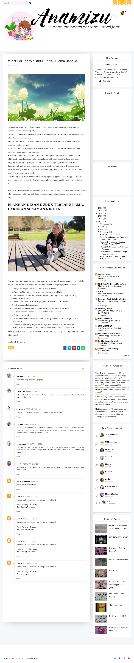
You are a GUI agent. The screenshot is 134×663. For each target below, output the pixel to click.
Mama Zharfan (111, 494)
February (104, 232)
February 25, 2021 (30, 464)
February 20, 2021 (34, 444)
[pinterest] (108, 81)
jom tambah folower (118, 536)
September (105, 224)
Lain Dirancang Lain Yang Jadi (109, 328)
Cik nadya (20, 424)
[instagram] (124, 3)
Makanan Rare (103, 351)
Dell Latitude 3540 (117, 616)
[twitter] (115, 3)
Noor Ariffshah (23, 481)
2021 (100, 221)
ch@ (109, 501)
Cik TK (19, 464)
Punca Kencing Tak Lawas (26, 505)
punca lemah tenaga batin (26, 485)
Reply (18, 384)
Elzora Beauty (101, 397)
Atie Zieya (20, 409)
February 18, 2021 (33, 409)
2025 (100, 211)
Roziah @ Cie (111, 486)
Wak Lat (19, 376)
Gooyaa (39, 658)
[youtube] (129, 3)
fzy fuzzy (99, 383)
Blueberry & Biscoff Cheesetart (110, 286)
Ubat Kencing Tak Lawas (25, 507)
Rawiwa (98, 390)
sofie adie (20, 391)
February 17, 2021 (31, 376)
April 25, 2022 (36, 481)
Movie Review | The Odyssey (109, 321)
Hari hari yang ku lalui (108, 341)
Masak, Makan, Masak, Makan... (110, 343)
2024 (100, 213)
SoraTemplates (17, 658)
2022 (100, 219)
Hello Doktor (20, 342)
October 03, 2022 (30, 497)
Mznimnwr (109, 449)
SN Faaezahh (111, 442)
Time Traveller (101, 373)
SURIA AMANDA (105, 326)
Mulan (108, 464)
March (103, 229)
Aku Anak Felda (115, 605)
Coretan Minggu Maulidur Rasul (110, 336)
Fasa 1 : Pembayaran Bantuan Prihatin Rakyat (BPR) (112, 243)
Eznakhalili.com (105, 318)
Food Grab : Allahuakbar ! (110, 234)
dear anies (21, 444)
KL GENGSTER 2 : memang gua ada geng (117, 584)
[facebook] (120, 3)
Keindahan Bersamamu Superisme (111, 294)
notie (97, 409)
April (102, 226)
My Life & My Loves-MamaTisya (112, 284)
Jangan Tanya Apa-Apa (118, 559)
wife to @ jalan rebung (108, 348)
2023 (100, 216)
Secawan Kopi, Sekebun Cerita (111, 299)
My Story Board (105, 309)
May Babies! (114, 570)
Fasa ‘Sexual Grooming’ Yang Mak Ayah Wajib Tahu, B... (114, 238)
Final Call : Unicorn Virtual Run (112, 256)
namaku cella (104, 274)
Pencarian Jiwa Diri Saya (109, 333)
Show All (126, 355)
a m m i (101, 291)
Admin (19, 497)
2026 (100, 208)
